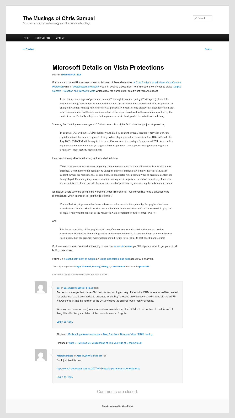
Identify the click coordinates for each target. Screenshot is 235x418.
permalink (144, 266)
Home (27, 37)
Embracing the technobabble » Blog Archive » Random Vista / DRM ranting (110, 334)
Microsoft (86, 266)
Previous (28, 48)
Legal (78, 266)
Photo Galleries (42, 37)
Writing (104, 266)
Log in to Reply (65, 321)
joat (58, 287)
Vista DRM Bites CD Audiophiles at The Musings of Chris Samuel (105, 342)
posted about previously (86, 86)
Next (208, 48)
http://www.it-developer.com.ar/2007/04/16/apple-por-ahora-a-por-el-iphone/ (98, 368)
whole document (123, 246)
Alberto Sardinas (65, 355)
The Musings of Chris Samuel (59, 18)
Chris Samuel (118, 266)
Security (96, 266)
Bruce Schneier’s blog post (115, 258)
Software (60, 37)
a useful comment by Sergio (79, 258)
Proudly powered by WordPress (117, 405)
